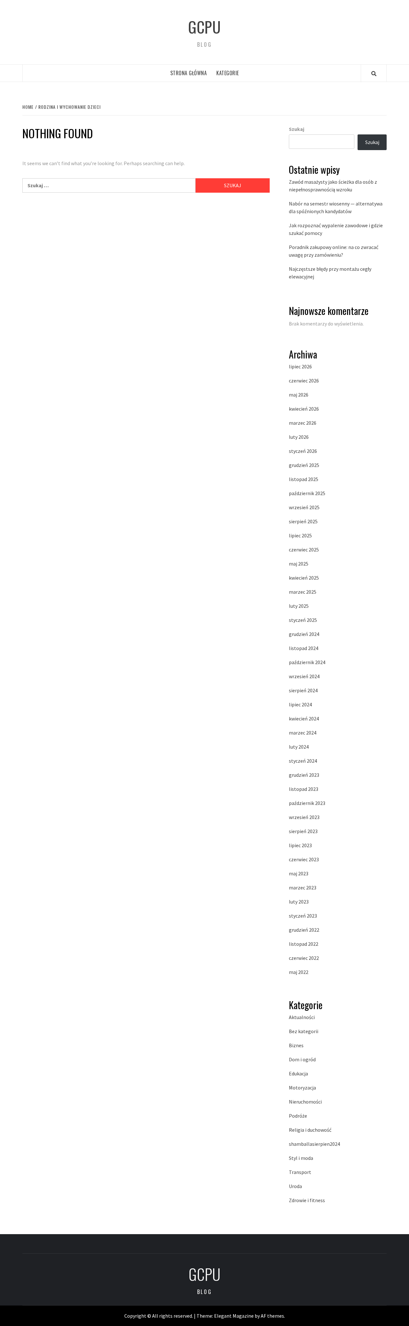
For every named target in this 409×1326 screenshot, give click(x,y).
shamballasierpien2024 (314, 1144)
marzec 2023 (302, 887)
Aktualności (302, 1017)
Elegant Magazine (234, 1316)
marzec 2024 (302, 732)
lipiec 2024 (300, 704)
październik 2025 (307, 493)
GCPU (204, 26)
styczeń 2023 (303, 915)
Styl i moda (301, 1158)
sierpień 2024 (303, 690)
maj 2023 (298, 873)
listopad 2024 (303, 648)
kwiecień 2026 (304, 409)
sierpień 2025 (303, 521)
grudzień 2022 (304, 930)
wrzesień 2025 (304, 507)
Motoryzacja (302, 1087)
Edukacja (298, 1073)
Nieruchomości (305, 1101)
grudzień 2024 (304, 634)
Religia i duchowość (310, 1130)
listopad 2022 (303, 944)
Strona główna (188, 73)
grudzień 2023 (304, 775)
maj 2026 (298, 394)
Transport (300, 1172)
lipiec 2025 (300, 535)
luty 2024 (299, 746)
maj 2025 (298, 563)
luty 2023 (299, 901)
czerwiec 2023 (304, 859)
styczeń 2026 (303, 451)
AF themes (272, 1316)
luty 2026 (299, 437)
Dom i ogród (302, 1059)
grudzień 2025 (304, 465)
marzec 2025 (302, 592)
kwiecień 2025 (304, 578)
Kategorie (227, 73)
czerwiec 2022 (304, 958)
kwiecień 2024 (304, 718)
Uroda (295, 1186)
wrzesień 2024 (304, 676)
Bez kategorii (303, 1031)
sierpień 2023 (303, 831)
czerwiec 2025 (304, 549)
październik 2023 (307, 803)
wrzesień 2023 (304, 817)
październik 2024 (307, 662)
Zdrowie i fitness (307, 1200)
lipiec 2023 (300, 845)
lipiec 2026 (300, 366)
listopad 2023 (303, 789)
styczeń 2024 (303, 761)
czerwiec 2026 (304, 380)
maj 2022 (298, 972)
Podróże (298, 1116)
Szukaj (296, 129)
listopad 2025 (303, 479)
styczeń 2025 (303, 620)
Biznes (296, 1045)
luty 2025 (299, 606)
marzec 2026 (302, 423)
